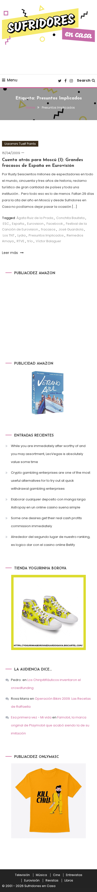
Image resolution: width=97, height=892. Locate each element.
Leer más (10, 252)
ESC (6, 223)
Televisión (22, 875)
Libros (68, 880)
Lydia (21, 235)
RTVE (20, 241)
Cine (56, 875)
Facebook (55, 223)
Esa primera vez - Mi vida (31, 717)
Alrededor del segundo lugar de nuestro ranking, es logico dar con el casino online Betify (50, 540)
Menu (12, 80)
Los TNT (8, 235)
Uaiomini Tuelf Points (20, 144)
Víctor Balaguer (48, 241)
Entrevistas (74, 875)
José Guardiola (70, 229)
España (18, 223)
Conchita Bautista (70, 218)
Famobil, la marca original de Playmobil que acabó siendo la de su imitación (50, 725)
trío (30, 241)
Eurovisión (32, 880)
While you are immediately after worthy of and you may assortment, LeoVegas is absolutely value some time (48, 454)
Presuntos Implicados (46, 235)
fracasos (48, 229)
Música (41, 875)
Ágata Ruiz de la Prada (34, 218)
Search (84, 80)
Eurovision (35, 223)
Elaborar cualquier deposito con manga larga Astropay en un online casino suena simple (48, 503)
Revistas (52, 880)
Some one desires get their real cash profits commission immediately (46, 522)
